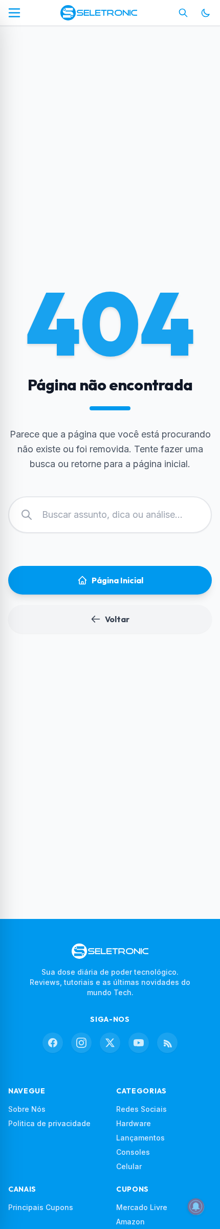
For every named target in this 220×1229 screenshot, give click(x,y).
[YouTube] (138, 1043)
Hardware (133, 1123)
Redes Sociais (141, 1109)
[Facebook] (52, 1043)
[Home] (98, 12)
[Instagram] (81, 1043)
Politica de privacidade (49, 1123)
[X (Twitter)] (110, 1043)
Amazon (130, 1221)
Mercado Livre (141, 1207)
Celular (129, 1166)
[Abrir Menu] (14, 12)
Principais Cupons (40, 1207)
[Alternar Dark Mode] (205, 12)
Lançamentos (140, 1137)
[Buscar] (183, 12)
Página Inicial (117, 580)
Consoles (133, 1152)
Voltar (117, 619)
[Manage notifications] (196, 1206)
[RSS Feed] (167, 1043)
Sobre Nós (27, 1109)
